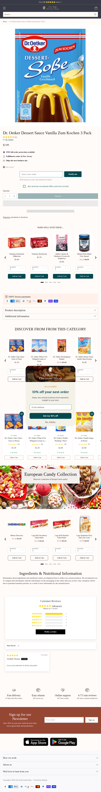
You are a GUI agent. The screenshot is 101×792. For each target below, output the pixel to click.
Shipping (6, 217)
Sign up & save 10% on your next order (50, 2)
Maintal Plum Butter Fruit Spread (84, 255)
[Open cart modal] (96, 8)
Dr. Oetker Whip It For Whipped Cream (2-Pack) (39, 359)
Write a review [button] (50, 632)
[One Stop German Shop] (50, 8)
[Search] (95, 14)
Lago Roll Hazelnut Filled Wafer (62, 537)
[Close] (72, 369)
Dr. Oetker (9, 140)
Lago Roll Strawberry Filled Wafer (39, 537)
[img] (12, 655)
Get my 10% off (50, 416)
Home (5, 21)
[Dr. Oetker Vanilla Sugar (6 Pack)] (84, 422)
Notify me (72, 174)
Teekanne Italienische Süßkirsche (16, 255)
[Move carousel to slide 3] (51, 465)
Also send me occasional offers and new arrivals (48, 186)
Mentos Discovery (16, 535)
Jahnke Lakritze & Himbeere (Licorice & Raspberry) (62, 256)
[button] (9, 137)
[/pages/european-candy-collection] (50, 487)
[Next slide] (95, 257)
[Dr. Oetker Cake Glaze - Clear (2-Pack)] (14, 422)
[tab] (42, 282)
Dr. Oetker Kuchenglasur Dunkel (61, 358)
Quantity (6, 191)
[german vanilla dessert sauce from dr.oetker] (50, 76)
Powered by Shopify (40, 780)
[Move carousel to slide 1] (47, 465)
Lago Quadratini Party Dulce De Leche (84, 537)
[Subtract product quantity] (5, 196)
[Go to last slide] (5, 257)
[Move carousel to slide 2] (49, 465)
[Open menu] (4, 8)
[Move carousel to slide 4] (53, 465)
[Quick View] (21, 414)
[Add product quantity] (14, 196)
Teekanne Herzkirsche (39, 254)
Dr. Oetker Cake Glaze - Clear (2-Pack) (16, 358)
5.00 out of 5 (57, 606)
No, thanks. (50, 422)
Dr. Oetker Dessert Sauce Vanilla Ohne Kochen (84, 358)
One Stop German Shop (24, 780)
